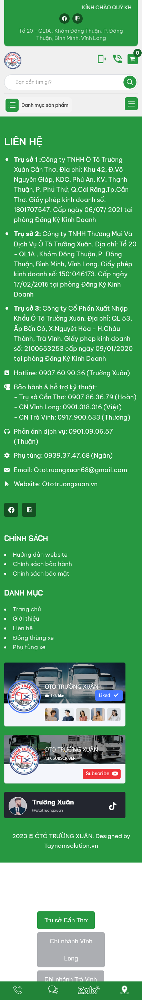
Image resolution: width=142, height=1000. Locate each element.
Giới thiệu (26, 618)
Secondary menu (131, 103)
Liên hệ (23, 628)
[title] (17, 991)
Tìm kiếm (129, 82)
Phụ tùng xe (29, 647)
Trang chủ (27, 609)
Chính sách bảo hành (42, 564)
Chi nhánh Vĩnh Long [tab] (71, 950)
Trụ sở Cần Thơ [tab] (66, 920)
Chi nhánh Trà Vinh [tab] (70, 979)
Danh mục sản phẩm (45, 105)
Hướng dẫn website (40, 554)
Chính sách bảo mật (41, 573)
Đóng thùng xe (33, 638)
